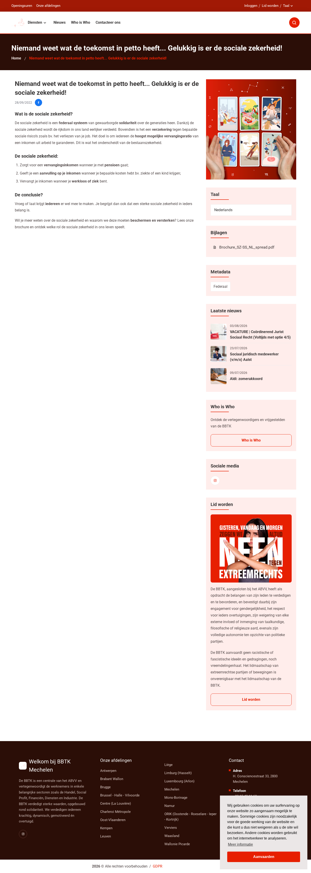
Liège (168, 765)
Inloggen (250, 6)
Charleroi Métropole (115, 812)
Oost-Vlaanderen (112, 820)
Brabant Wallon (111, 779)
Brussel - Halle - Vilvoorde (120, 795)
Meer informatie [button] (240, 844)
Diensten (35, 22)
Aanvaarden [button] (263, 857)
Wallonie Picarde (177, 844)
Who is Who (80, 22)
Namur (169, 806)
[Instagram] (215, 480)
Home (16, 58)
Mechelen (171, 789)
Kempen (106, 828)
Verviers (170, 828)
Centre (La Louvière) (115, 803)
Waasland (171, 836)
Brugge (105, 787)
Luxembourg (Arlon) (179, 781)
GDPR (157, 866)
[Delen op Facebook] (38, 102)
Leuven (105, 836)
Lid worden (270, 6)
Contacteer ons (108, 22)
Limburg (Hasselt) (178, 773)
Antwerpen (108, 771)
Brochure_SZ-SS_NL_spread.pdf (246, 247)
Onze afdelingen (48, 6)
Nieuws (60, 22)
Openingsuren (21, 6)
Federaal (220, 286)
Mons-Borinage (175, 798)
